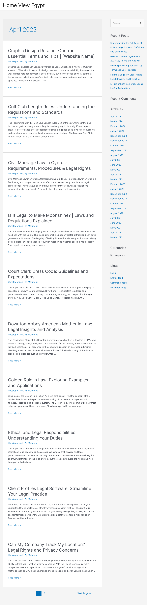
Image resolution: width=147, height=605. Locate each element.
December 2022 (118, 194)
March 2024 (116, 121)
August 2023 (116, 155)
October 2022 (117, 203)
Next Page (84, 593)
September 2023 (119, 150)
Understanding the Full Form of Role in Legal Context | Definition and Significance (127, 47)
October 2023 (117, 145)
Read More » (14, 87)
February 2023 (117, 184)
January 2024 (117, 131)
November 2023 (118, 140)
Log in (113, 273)
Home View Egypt (24, 5)
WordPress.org (118, 287)
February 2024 (117, 126)
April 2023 (115, 174)
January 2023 (117, 189)
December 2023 (118, 136)
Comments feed (118, 282)
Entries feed (116, 277)
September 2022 (118, 208)
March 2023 (116, 179)
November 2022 (118, 198)
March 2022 (116, 237)
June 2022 (115, 222)
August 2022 (116, 213)
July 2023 (115, 160)
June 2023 (115, 164)
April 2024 (115, 116)
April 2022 (115, 232)
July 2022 (115, 218)
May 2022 (115, 227)
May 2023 (115, 169)
